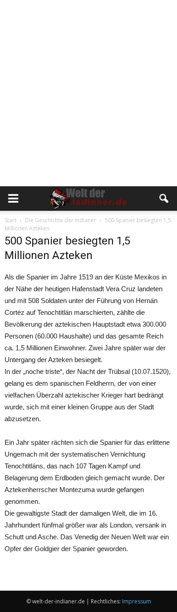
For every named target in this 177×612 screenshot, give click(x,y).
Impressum (136, 601)
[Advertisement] (88, 93)
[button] (164, 198)
